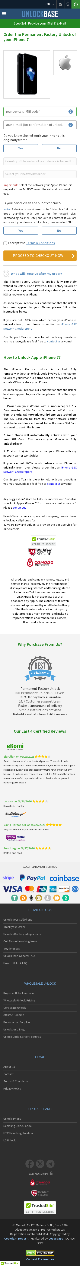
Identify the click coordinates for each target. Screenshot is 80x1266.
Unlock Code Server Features (22, 1037)
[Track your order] (67, 4)
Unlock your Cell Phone (17, 920)
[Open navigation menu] (4, 14)
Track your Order (14, 927)
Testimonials (11, 949)
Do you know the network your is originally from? (34, 138)
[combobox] (39, 161)
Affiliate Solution (13, 1015)
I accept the (31, 243)
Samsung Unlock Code (17, 1126)
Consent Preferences (40, 1259)
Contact (8, 1074)
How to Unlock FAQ (15, 963)
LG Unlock (9, 1140)
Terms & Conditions (40, 243)
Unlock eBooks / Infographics (22, 934)
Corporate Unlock (14, 1008)
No (59, 148)
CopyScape (55, 1239)
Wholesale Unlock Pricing (19, 1000)
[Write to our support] (60, 4)
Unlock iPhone (12, 1119)
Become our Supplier (16, 1022)
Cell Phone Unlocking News (20, 941)
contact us (54, 341)
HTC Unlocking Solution (18, 1133)
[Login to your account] (75, 4)
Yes (20, 148)
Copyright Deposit (16, 1239)
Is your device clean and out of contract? (32, 203)
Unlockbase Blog (14, 1029)
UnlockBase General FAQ (19, 956)
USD (47, 4)
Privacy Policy (12, 1089)
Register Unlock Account (19, 993)
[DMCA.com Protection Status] (40, 1253)
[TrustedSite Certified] (43, 541)
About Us (9, 1067)
